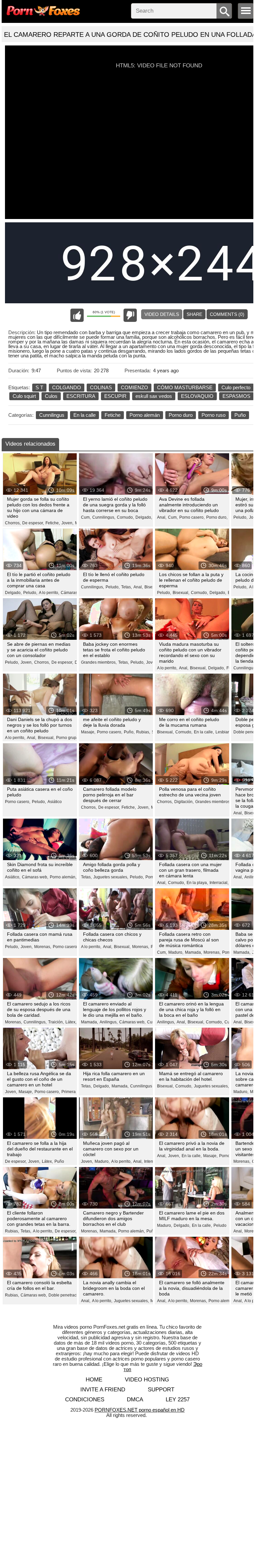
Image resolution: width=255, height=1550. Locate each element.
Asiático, (12, 877)
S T (39, 387)
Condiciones (84, 1399)
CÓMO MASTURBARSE (184, 387)
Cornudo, (125, 517)
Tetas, (126, 587)
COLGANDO (66, 387)
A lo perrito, (49, 592)
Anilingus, (109, 1022)
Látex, (70, 1022)
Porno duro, (216, 517)
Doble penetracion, (65, 1295)
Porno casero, (192, 517)
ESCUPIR (115, 396)
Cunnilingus (51, 415)
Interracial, (219, 882)
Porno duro (181, 415)
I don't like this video (130, 315)
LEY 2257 (178, 1399)
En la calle (84, 415)
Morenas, (42, 946)
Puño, (129, 732)
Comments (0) (227, 314)
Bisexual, (152, 587)
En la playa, (197, 882)
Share (194, 314)
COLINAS (101, 387)
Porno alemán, (63, 877)
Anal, (161, 517)
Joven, (67, 523)
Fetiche (113, 415)
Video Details (161, 314)
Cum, (86, 517)
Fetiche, (52, 523)
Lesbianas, (225, 732)
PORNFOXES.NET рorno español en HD (140, 1410)
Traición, (56, 1022)
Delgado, (143, 517)
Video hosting (147, 1379)
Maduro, (175, 952)
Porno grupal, (68, 737)
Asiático (54, 801)
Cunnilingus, (103, 517)
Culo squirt (24, 396)
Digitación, (184, 801)
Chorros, (13, 523)
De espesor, (33, 523)
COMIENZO (134, 387)
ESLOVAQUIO (197, 396)
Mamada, (193, 952)
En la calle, (204, 732)
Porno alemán (144, 415)
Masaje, (88, 732)
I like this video (77, 315)
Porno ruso (213, 415)
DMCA (135, 1399)
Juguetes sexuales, (110, 877)
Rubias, (143, 732)
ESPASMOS (236, 396)
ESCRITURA (80, 396)
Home (94, 1379)
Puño (240, 415)
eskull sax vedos (153, 396)
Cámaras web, (74, 592)
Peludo (219, 1225)
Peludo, (240, 517)
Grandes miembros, (99, 662)
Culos (51, 396)
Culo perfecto (235, 387)
